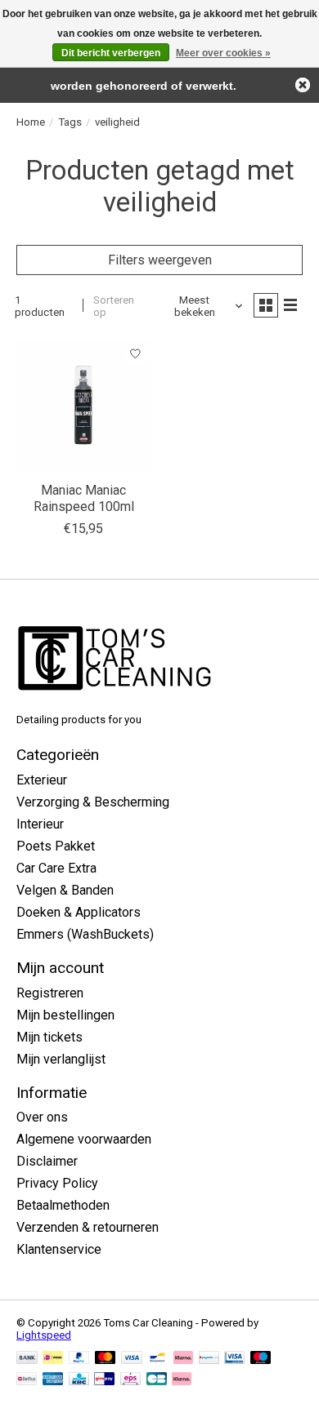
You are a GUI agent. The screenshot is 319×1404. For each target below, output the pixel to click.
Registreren (49, 993)
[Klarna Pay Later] (181, 1380)
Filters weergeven (160, 260)
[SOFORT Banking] (183, 1358)
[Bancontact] (157, 1358)
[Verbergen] (302, 85)
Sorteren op (113, 306)
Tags (70, 122)
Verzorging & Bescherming (92, 802)
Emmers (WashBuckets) (85, 934)
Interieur (40, 824)
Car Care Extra (56, 868)
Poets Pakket (55, 846)
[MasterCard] (105, 1358)
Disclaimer (47, 1161)
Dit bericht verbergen (110, 53)
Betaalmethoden (63, 1205)
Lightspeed (43, 1335)
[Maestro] (261, 1358)
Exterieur (41, 780)
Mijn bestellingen (65, 1015)
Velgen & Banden (65, 890)
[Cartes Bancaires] (156, 1380)
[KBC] (79, 1380)
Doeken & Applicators (78, 912)
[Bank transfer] (27, 1358)
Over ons (42, 1117)
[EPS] (130, 1380)
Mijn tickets (49, 1037)
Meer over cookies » (223, 53)
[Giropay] (104, 1380)
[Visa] (131, 1358)
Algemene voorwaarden (83, 1139)
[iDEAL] (53, 1358)
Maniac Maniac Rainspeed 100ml (84, 497)
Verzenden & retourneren (87, 1227)
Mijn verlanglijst (61, 1059)
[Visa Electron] (234, 1358)
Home (30, 122)
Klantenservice (58, 1249)
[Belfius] (26, 1380)
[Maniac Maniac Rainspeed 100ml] (83, 405)
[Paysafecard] (209, 1358)
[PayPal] (79, 1358)
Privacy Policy (57, 1183)
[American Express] (53, 1380)
